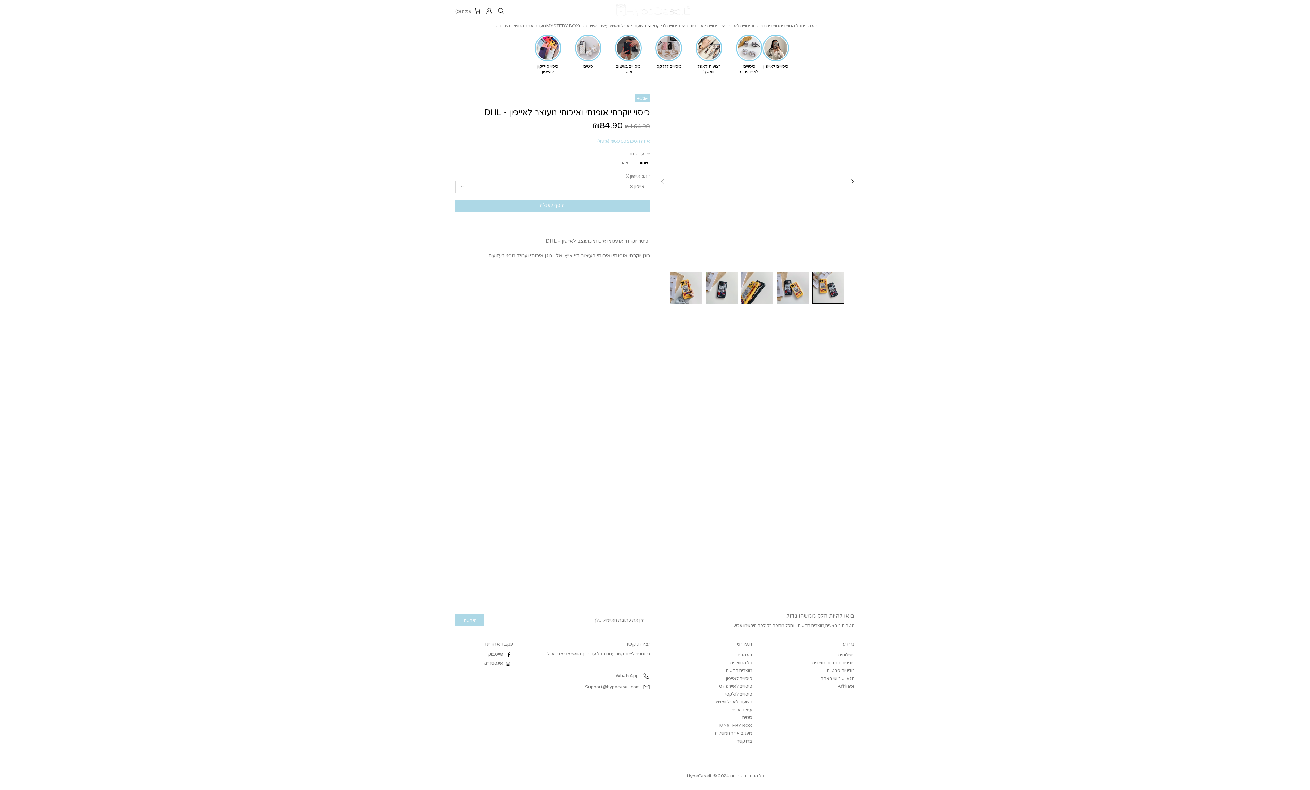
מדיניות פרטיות (841, 670)
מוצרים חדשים (739, 670)
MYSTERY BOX (735, 725)
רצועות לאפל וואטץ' (733, 702)
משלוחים (846, 655)
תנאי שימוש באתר (838, 678)
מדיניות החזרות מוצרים (833, 663)
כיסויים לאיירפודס (735, 686)
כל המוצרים (741, 663)
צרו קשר (744, 741)
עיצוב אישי (742, 710)
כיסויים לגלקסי (738, 694)
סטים (747, 717)
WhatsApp (627, 676)
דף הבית (744, 655)
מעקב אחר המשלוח (733, 733)
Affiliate (846, 686)
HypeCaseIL (655, 11)
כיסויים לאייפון (739, 678)
